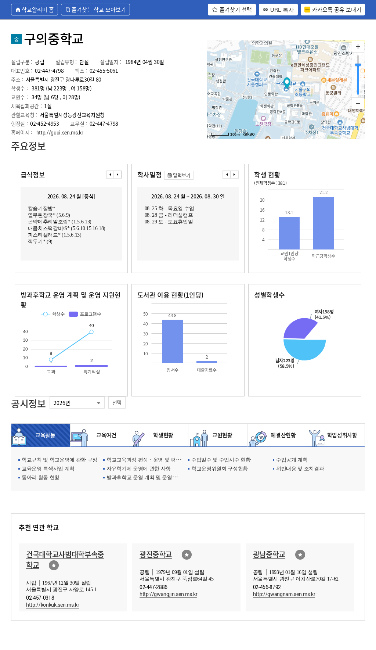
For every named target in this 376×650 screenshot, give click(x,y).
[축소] (358, 103)
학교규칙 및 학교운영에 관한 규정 (59, 460)
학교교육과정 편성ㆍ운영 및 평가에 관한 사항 (157, 460)
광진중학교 (156, 554)
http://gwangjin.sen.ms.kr (169, 593)
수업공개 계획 (292, 460)
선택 (117, 402)
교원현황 (222, 435)
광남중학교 (269, 554)
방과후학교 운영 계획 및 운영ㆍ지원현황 (151, 478)
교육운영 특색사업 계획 (48, 469)
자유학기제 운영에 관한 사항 (138, 469)
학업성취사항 (340, 435)
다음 (118, 174)
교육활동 (45, 435)
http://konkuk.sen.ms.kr (52, 604)
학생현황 (163, 435)
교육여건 (104, 435)
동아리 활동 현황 (40, 478)
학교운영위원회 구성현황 (219, 469)
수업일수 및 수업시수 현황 (220, 460)
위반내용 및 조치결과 (300, 469)
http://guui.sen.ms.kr (59, 132)
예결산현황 (281, 435)
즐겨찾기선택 (53, 565)
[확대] (358, 47)
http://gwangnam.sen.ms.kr (284, 593)
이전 (110, 174)
